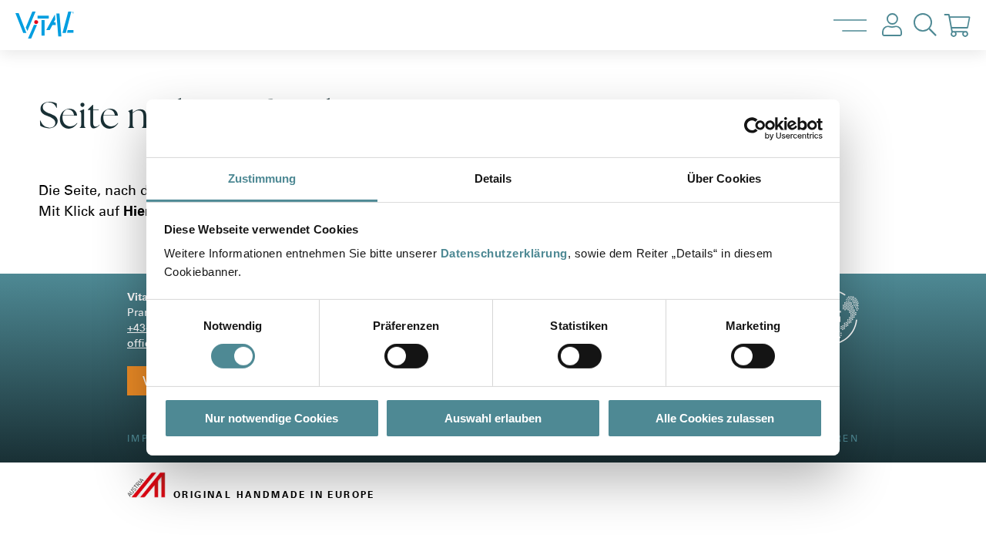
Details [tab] (493, 178)
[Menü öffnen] (850, 25)
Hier (136, 211)
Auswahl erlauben (493, 418)
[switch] (406, 356)
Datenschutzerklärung (504, 253)
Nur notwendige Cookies (271, 418)
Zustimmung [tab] (262, 178)
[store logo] (60, 25)
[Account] (892, 25)
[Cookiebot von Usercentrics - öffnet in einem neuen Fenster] (755, 128)
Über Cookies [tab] (724, 178)
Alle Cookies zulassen (715, 418)
